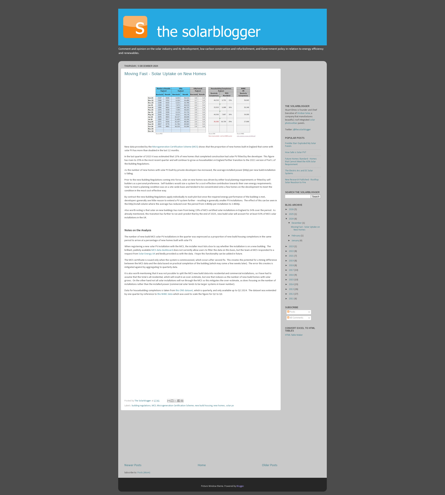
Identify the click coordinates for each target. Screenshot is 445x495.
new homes (219, 406)
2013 (291, 289)
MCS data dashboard (162, 250)
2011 (291, 299)
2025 (291, 214)
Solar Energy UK (147, 254)
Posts (292, 312)
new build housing (203, 406)
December (297, 223)
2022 (291, 251)
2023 (291, 246)
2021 (291, 256)
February (296, 236)
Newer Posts (132, 465)
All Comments (296, 318)
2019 (291, 261)
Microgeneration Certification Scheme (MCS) (175, 147)
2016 (291, 275)
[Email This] (169, 400)
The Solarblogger (143, 401)
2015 (291, 280)
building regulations (141, 406)
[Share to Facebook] (178, 400)
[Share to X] (175, 400)
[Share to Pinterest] (182, 400)
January (296, 240)
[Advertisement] (201, 436)
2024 (291, 219)
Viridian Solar (303, 113)
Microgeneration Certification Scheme (175, 406)
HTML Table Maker (294, 335)
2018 (291, 265)
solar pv (230, 406)
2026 (291, 209)
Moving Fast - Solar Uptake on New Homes (165, 73)
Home (202, 465)
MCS (154, 406)
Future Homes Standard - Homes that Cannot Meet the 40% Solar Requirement (301, 162)
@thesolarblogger (302, 130)
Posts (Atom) (143, 473)
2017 (291, 270)
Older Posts (269, 465)
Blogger (240, 486)
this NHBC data (165, 294)
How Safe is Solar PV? (295, 152)
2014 (291, 284)
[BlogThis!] (172, 400)
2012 (291, 294)
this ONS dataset (184, 290)
